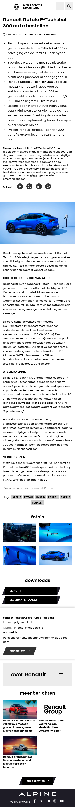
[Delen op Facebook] (20, 186)
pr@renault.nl (23, 622)
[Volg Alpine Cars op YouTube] (62, 801)
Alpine (29, 34)
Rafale (65, 497)
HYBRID (40, 497)
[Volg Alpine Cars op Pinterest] (55, 801)
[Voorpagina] (11, 6)
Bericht (15, 590)
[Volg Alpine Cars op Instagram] (48, 801)
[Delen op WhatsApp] (48, 186)
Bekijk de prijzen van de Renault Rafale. (28, 488)
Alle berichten (35, 780)
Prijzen (53, 497)
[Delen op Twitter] (29, 186)
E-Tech (28, 497)
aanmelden (18, 650)
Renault (51, 34)
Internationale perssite (28, 627)
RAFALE (40, 34)
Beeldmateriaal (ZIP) (24, 599)
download (20, 543)
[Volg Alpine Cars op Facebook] (34, 801)
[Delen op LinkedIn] (39, 186)
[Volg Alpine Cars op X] (41, 801)
